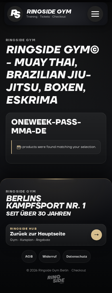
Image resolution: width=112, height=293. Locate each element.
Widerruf (50, 256)
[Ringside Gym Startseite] (15, 14)
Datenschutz (76, 256)
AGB (29, 256)
